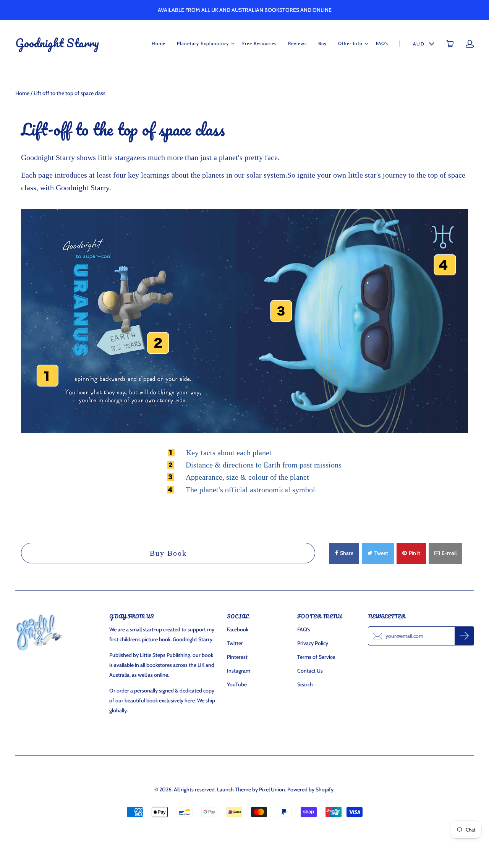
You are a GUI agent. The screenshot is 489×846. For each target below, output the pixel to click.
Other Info (350, 43)
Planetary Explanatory (203, 43)
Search (305, 684)
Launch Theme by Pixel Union (251, 789)
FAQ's (382, 43)
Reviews (297, 43)
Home (158, 43)
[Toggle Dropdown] (233, 43)
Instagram (238, 670)
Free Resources (259, 43)
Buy (322, 43)
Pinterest (237, 657)
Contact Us (310, 670)
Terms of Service (316, 657)
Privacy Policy (312, 643)
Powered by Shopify (310, 789)
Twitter (235, 643)
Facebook (237, 629)
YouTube (237, 684)
